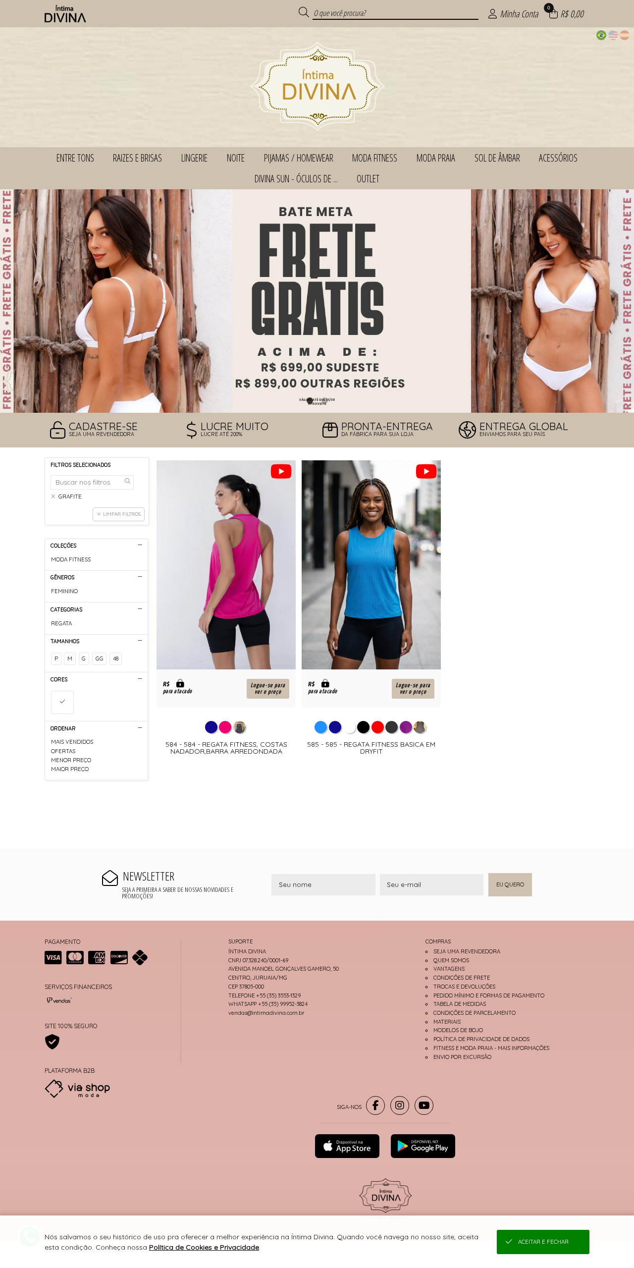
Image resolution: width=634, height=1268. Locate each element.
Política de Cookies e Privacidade (204, 1247)
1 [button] (310, 400)
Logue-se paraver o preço (268, 688)
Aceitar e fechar (543, 1241)
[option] (317, 301)
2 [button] (324, 400)
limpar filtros (122, 514)
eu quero (510, 884)
